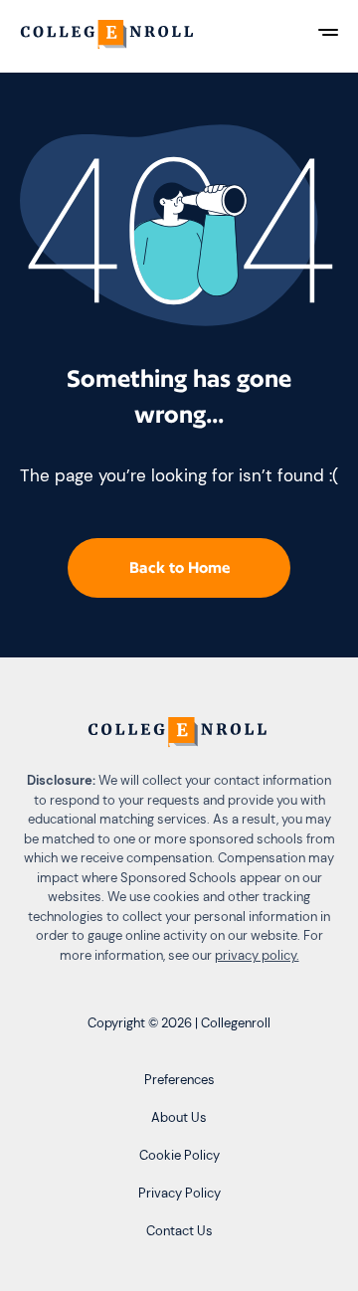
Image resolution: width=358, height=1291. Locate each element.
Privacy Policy (179, 1193)
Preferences (179, 1079)
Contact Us (179, 1230)
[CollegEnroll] (109, 36)
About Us (179, 1117)
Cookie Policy (179, 1155)
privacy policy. (257, 955)
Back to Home (179, 567)
